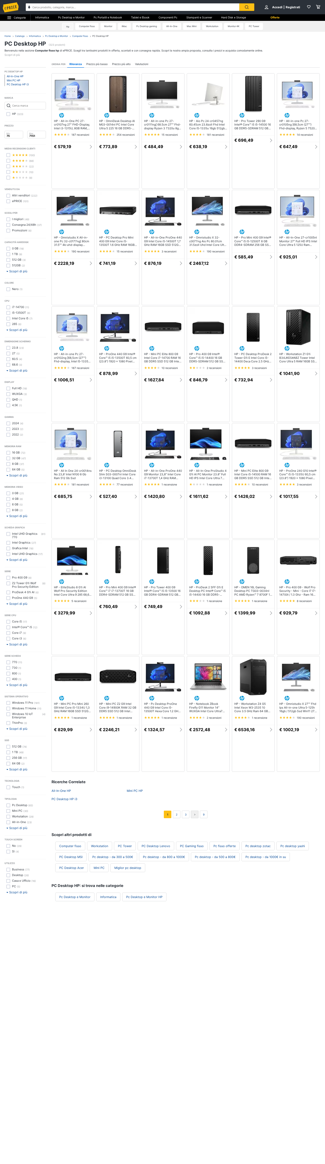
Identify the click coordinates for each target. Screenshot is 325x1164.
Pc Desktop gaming (146, 26)
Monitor (108, 26)
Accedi (277, 7)
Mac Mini (192, 26)
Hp (67, 26)
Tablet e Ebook (140, 17)
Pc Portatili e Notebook (108, 17)
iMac (124, 26)
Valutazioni (141, 64)
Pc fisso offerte (224, 846)
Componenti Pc (168, 17)
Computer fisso (87, 26)
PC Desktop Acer (71, 868)
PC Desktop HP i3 (18, 84)
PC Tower (254, 26)
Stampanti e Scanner (199, 17)
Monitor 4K (233, 26)
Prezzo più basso (97, 64)
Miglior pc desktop (127, 868)
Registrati (293, 7)
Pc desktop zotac (258, 846)
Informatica (42, 17)
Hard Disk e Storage (233, 17)
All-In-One (171, 26)
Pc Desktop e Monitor (71, 17)
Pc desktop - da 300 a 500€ (112, 857)
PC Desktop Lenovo (156, 846)
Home (8, 36)
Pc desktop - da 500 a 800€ (215, 857)
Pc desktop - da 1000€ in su (265, 857)
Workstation (212, 26)
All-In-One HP (15, 76)
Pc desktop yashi (292, 846)
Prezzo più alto (121, 64)
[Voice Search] (29, 8)
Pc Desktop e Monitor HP (144, 897)
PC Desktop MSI (71, 857)
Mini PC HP (13, 80)
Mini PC (99, 868)
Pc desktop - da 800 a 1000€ (164, 857)
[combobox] (132, 7)
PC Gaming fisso (192, 846)
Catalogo (20, 36)
